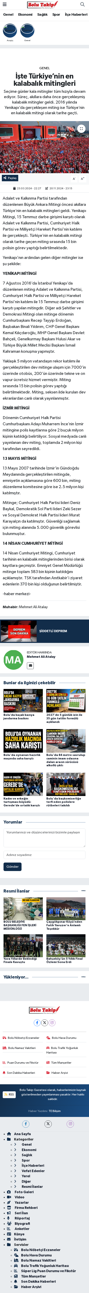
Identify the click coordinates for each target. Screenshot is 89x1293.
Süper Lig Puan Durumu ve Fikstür (48, 1271)
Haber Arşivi (60, 1072)
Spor (56, 15)
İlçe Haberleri (76, 15)
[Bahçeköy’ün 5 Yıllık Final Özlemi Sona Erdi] (66, 945)
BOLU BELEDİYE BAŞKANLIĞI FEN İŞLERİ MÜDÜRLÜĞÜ (20, 925)
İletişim (20, 1239)
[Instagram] (52, 1022)
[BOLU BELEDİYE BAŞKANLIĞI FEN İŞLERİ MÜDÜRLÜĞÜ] (23, 908)
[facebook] (25, 1124)
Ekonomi (25, 15)
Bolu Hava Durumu (64, 1037)
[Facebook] (37, 1022)
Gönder (12, 867)
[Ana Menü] (5, 4)
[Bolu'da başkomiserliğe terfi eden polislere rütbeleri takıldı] (66, 784)
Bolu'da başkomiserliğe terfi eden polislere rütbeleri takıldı (63, 802)
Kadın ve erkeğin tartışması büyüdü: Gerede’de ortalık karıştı (22, 802)
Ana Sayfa (22, 1134)
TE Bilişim (55, 1111)
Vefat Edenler (33, 1171)
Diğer (26, 1181)
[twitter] (48, 1124)
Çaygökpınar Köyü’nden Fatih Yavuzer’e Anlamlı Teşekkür (64, 925)
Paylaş (12, 178)
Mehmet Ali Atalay (41, 656)
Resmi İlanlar (32, 1186)
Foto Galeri (24, 1192)
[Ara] (82, 4)
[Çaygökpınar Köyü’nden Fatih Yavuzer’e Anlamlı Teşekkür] (66, 908)
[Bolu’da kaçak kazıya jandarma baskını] (23, 700)
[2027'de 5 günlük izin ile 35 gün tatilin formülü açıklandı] (66, 700)
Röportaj (22, 1218)
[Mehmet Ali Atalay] (13, 659)
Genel (8, 15)
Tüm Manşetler (61, 1062)
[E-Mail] (30, 665)
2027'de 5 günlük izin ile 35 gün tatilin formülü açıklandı (64, 718)
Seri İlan (21, 1213)
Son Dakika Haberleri (21, 1072)
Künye (19, 1234)
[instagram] (70, 1124)
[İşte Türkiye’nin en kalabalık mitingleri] (44, 147)
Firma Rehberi (25, 1208)
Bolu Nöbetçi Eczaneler (23, 1037)
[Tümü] (83, 891)
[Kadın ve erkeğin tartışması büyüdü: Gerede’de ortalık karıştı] (23, 784)
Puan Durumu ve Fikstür (22, 1062)
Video (19, 1197)
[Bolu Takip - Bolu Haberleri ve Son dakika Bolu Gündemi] (42, 4)
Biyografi (22, 1223)
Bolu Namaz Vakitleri (22, 1048)
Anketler (21, 1229)
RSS (11, 1094)
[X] (44, 1022)
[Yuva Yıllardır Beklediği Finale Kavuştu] (23, 945)
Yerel (25, 1176)
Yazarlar (21, 1202)
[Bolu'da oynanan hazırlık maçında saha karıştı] (23, 740)
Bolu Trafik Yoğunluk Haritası (62, 1050)
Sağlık (42, 15)
